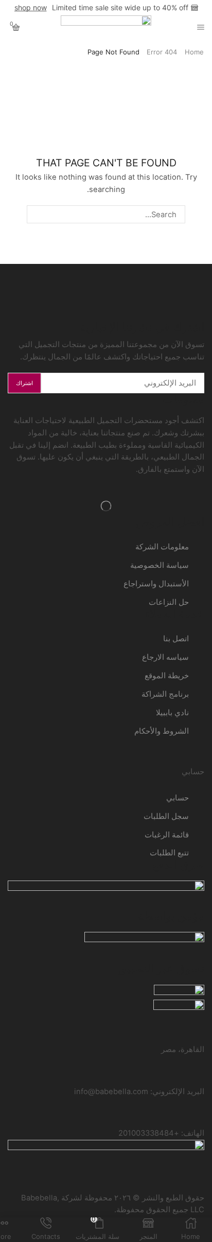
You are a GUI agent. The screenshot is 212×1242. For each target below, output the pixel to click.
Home (194, 52)
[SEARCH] (35, 214)
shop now (30, 7)
